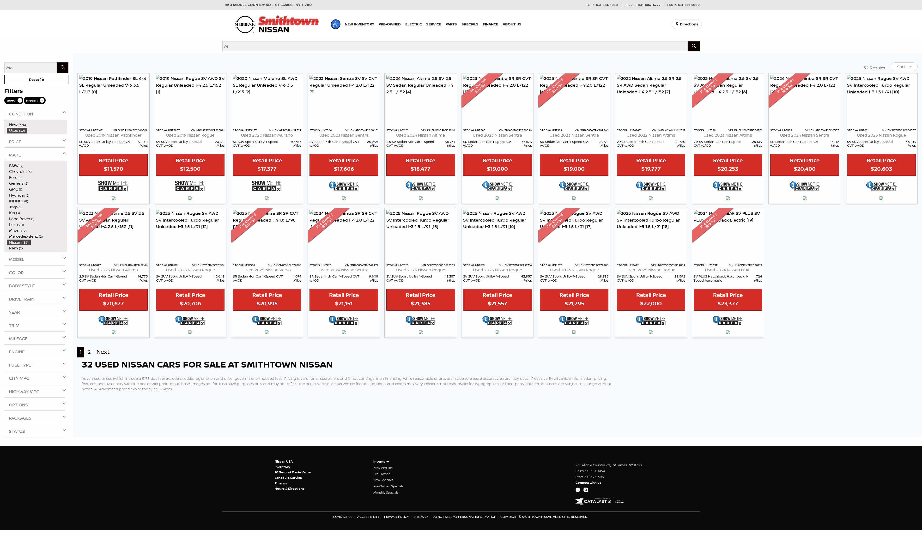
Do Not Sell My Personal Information (464, 516)
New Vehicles (383, 467)
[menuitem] (37, 125)
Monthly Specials (386, 492)
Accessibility (368, 516)
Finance (281, 483)
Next (103, 352)
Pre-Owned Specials (388, 486)
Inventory (282, 467)
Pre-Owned (381, 474)
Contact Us (343, 516)
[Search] (693, 46)
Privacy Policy (397, 516)
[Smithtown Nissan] (277, 24)
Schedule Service (288, 477)
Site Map (421, 516)
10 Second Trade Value (293, 472)
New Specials (383, 480)
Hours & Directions (289, 488)
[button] (335, 24)
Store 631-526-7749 (590, 477)
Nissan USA (284, 461)
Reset (34, 79)
